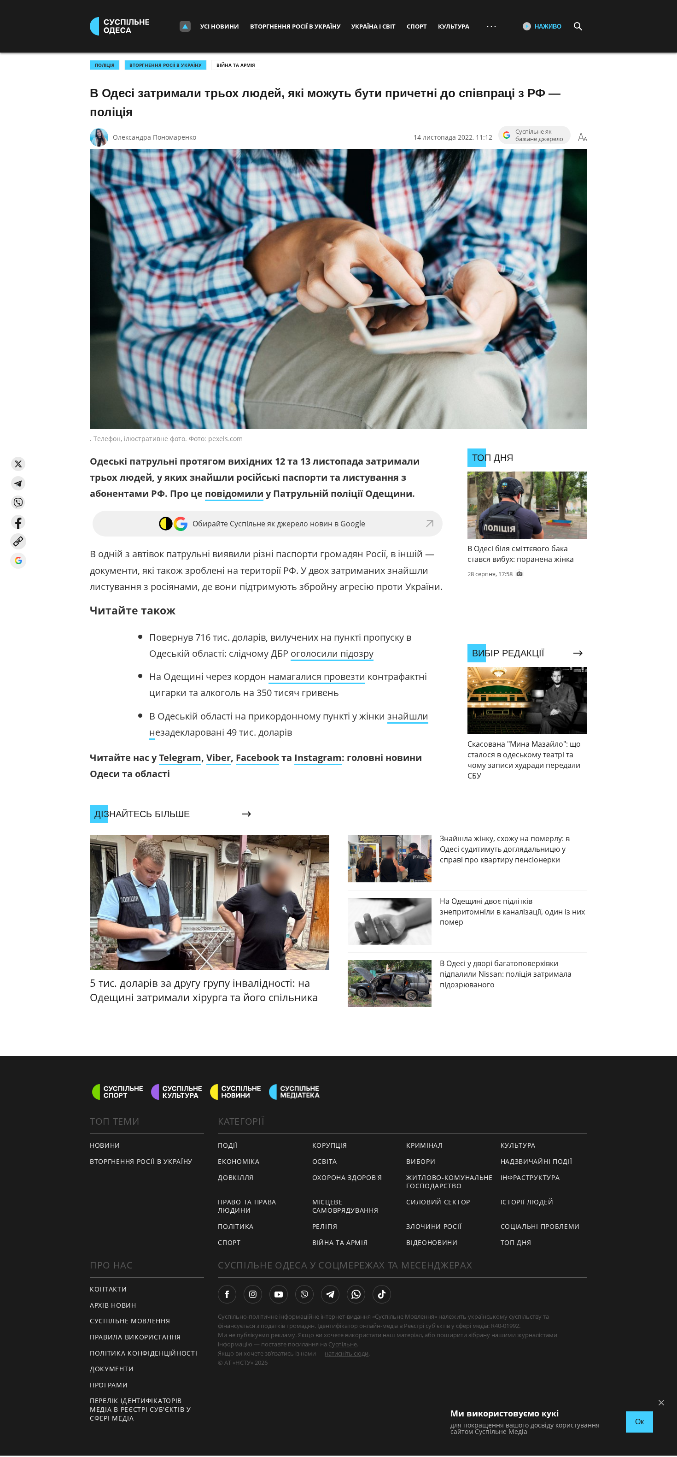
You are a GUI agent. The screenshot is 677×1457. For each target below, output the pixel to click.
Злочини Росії (433, 1226)
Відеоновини (432, 1242)
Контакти (108, 1289)
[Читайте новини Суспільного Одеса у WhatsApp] (356, 1294)
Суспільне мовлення (130, 1320)
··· (491, 26)
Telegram (180, 757)
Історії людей (527, 1201)
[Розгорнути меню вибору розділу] (185, 26)
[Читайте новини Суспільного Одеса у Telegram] (330, 1294)
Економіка (238, 1161)
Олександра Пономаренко (154, 137)
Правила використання (135, 1337)
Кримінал (424, 1145)
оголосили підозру (332, 653)
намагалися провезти (316, 676)
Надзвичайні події (536, 1161)
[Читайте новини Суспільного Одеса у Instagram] (253, 1294)
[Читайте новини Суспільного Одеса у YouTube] (278, 1294)
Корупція (329, 1145)
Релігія (325, 1226)
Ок (639, 1422)
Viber (218, 757)
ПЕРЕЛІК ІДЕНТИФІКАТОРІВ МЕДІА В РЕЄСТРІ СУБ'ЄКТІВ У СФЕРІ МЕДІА (140, 1409)
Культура (453, 26)
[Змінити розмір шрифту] (582, 137)
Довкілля (236, 1177)
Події (228, 1145)
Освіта (324, 1161)
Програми (109, 1384)
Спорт (417, 26)
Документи (112, 1368)
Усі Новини (219, 26)
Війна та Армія (235, 65)
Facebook (257, 757)
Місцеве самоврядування (345, 1206)
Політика (236, 1226)
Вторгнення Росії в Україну (295, 26)
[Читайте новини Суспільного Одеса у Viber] (304, 1294)
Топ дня (516, 1242)
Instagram (318, 757)
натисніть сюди (346, 1353)
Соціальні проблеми (540, 1226)
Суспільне (342, 1344)
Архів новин (113, 1305)
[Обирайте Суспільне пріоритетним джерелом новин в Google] (18, 561)
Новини (105, 1145)
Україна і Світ (373, 26)
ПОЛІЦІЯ (105, 65)
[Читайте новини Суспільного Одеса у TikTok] (382, 1294)
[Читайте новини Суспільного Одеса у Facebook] (227, 1294)
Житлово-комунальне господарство (449, 1182)
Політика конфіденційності (144, 1353)
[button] (18, 464)
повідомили (234, 493)
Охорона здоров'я (347, 1177)
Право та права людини (247, 1206)
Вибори (420, 1161)
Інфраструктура (530, 1177)
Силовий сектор (438, 1201)
